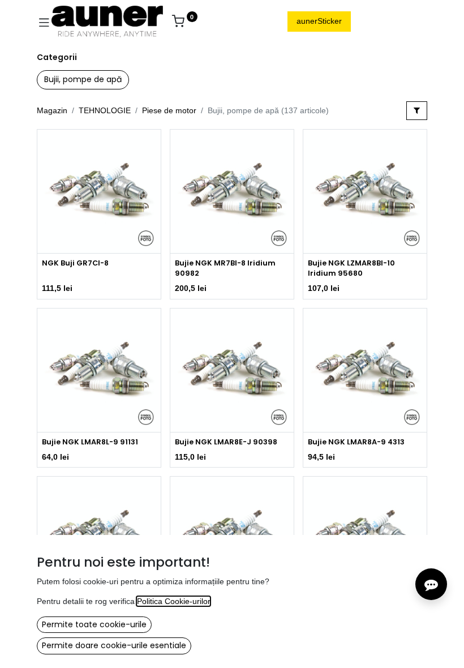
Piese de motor (169, 110)
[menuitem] (217, 21)
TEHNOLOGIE (105, 110)
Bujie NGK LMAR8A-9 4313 (356, 442)
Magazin (52, 110)
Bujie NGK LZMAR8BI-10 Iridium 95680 (351, 268)
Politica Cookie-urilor (173, 601)
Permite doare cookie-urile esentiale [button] (114, 645)
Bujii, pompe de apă (83, 79)
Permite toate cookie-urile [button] (94, 624)
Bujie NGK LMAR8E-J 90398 (226, 442)
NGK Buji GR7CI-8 (75, 263)
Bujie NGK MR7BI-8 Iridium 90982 (225, 268)
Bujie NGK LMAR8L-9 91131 (90, 442)
